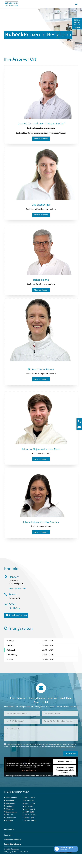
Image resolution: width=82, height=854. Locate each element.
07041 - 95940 (29, 809)
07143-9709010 (30, 821)
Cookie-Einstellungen (12, 844)
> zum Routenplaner (18, 588)
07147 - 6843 (29, 812)
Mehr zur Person (41, 138)
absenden (71, 753)
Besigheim (10, 800)
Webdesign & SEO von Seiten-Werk (16, 852)
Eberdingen (10, 803)
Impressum (8, 835)
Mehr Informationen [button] (29, 770)
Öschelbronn (11, 818)
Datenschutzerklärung (67, 746)
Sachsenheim (11, 812)
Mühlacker (10, 809)
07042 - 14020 (29, 798)
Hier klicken (14, 608)
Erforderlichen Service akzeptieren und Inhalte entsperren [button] (65, 770)
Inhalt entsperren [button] (65, 761)
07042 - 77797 (29, 803)
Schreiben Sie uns (17, 615)
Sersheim (10, 815)
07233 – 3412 (29, 818)
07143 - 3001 (29, 800)
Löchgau (9, 821)
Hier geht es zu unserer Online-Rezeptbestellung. (56, 707)
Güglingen (10, 806)
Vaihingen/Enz (11, 798)
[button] (66, 849)
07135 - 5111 (28, 806)
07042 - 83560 (30, 815)
